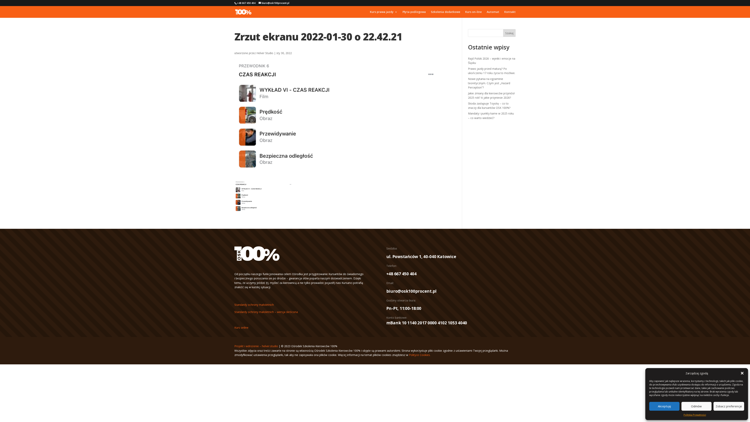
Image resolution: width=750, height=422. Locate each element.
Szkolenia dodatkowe (445, 12)
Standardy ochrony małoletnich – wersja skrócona (266, 312)
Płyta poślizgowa (414, 12)
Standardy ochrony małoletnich (254, 305)
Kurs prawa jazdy (382, 12)
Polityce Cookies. (419, 355)
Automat (493, 12)
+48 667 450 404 (401, 273)
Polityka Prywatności (695, 415)
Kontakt (510, 12)
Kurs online (241, 327)
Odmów (696, 406)
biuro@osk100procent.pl (411, 291)
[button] (742, 373)
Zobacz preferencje (729, 406)
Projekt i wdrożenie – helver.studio (256, 346)
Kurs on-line (473, 12)
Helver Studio (264, 53)
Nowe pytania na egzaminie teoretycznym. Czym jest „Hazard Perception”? (489, 83)
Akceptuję (664, 406)
